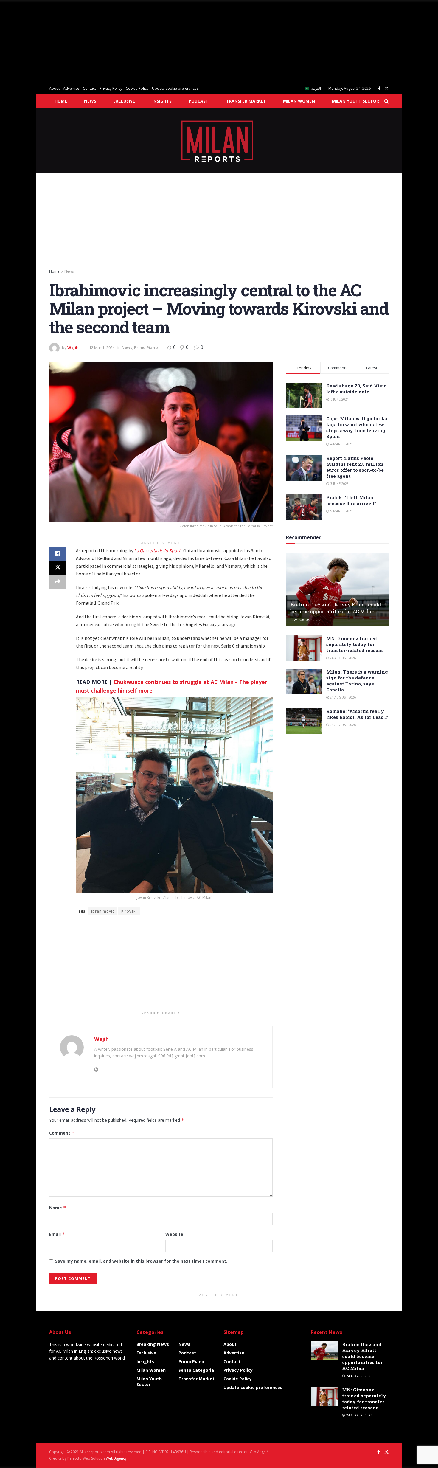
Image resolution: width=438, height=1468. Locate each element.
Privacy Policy (111, 88)
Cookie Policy (137, 88)
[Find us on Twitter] (387, 88)
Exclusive (124, 101)
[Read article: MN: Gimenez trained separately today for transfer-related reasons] (304, 648)
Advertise (71, 88)
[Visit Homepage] (219, 141)
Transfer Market (246, 101)
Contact (89, 88)
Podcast (199, 101)
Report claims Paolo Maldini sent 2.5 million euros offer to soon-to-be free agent (355, 467)
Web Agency (116, 1458)
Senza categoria (196, 1370)
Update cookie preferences (175, 88)
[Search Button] (386, 101)
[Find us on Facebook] (379, 88)
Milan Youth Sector (355, 101)
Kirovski (129, 911)
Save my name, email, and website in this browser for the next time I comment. (141, 1261)
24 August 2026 (306, 619)
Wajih (73, 347)
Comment (61, 1133)
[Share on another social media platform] (57, 582)
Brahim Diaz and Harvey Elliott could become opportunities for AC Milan (336, 608)
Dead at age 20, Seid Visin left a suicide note (356, 389)
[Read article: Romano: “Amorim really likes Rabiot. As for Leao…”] (304, 721)
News (90, 101)
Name (57, 1208)
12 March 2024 (102, 347)
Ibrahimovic (102, 911)
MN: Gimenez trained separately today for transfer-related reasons (355, 644)
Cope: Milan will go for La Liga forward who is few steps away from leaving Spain (356, 427)
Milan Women (299, 101)
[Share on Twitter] (57, 568)
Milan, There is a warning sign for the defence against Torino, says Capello (357, 681)
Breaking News (152, 1344)
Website (174, 1234)
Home (61, 101)
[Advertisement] (179, 41)
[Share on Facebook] (57, 554)
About (54, 88)
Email (57, 1234)
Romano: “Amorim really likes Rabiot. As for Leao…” (357, 714)
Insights (162, 101)
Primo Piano (146, 347)
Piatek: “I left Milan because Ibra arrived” (351, 500)
